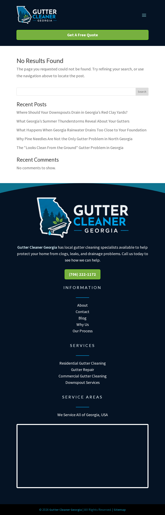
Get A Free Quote (82, 34)
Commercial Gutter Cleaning (83, 375)
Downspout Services (82, 382)
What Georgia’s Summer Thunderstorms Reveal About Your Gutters (72, 121)
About (82, 305)
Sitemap (120, 510)
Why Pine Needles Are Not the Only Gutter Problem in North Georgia (74, 138)
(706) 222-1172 (82, 274)
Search (142, 91)
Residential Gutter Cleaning (82, 363)
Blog (82, 317)
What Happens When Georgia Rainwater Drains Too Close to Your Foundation (81, 129)
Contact (82, 311)
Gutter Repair (82, 369)
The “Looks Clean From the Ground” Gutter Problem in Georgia (69, 147)
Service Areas (82, 396)
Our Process (83, 330)
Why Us (82, 324)
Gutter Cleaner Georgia (37, 247)
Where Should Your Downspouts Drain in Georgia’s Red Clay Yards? (72, 112)
